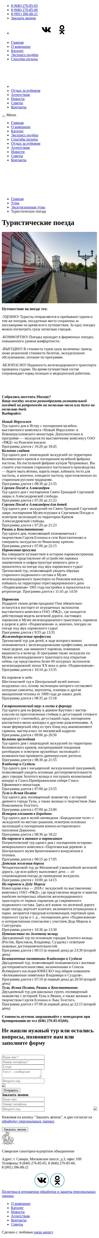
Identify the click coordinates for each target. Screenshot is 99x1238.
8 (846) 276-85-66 (24, 10)
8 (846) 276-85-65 (24, 6)
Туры (15, 203)
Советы (17, 103)
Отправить (11, 1090)
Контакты (18, 107)
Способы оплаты (24, 59)
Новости (18, 99)
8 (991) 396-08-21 (24, 14)
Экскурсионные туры (28, 207)
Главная (17, 42)
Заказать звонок (23, 18)
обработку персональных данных (28, 1121)
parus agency (43, 1232)
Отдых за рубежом (25, 90)
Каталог (17, 51)
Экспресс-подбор (24, 55)
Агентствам (20, 95)
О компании (20, 47)
